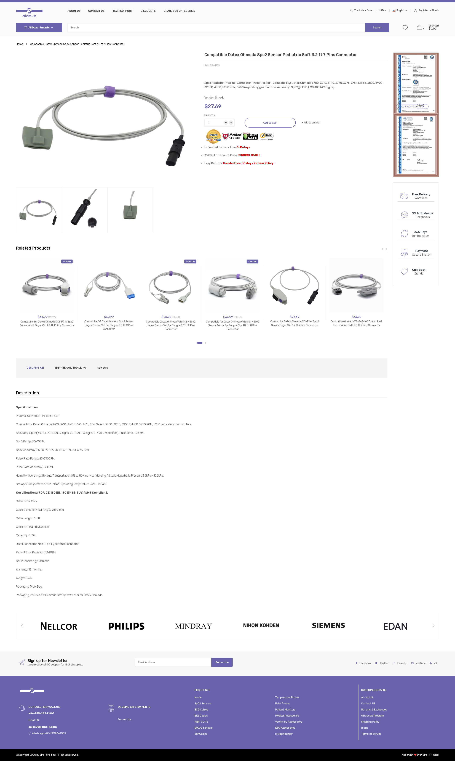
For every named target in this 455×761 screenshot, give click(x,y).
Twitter (384, 663)
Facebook (365, 663)
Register (423, 10)
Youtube (420, 663)
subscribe (222, 662)
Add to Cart (270, 122)
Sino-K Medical (430, 754)
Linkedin (402, 663)
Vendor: (209, 97)
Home (19, 44)
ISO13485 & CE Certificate (412, 106)
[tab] (70, 368)
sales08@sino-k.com (42, 726)
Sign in (435, 10)
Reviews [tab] (102, 367)
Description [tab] (35, 367)
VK (435, 663)
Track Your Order (363, 10)
